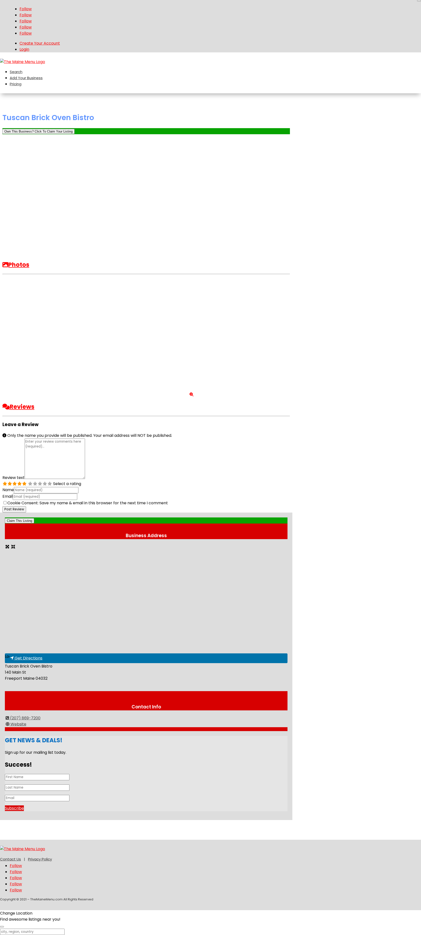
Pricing (15, 83)
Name (8, 490)
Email (7, 496)
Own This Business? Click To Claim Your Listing (38, 131)
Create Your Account (39, 43)
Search (16, 71)
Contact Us (10, 859)
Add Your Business (26, 77)
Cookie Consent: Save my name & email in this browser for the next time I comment (87, 503)
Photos (18, 265)
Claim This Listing (19, 521)
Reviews (22, 407)
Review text (13, 477)
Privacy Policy (40, 859)
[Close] (419, 0)
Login (24, 49)
